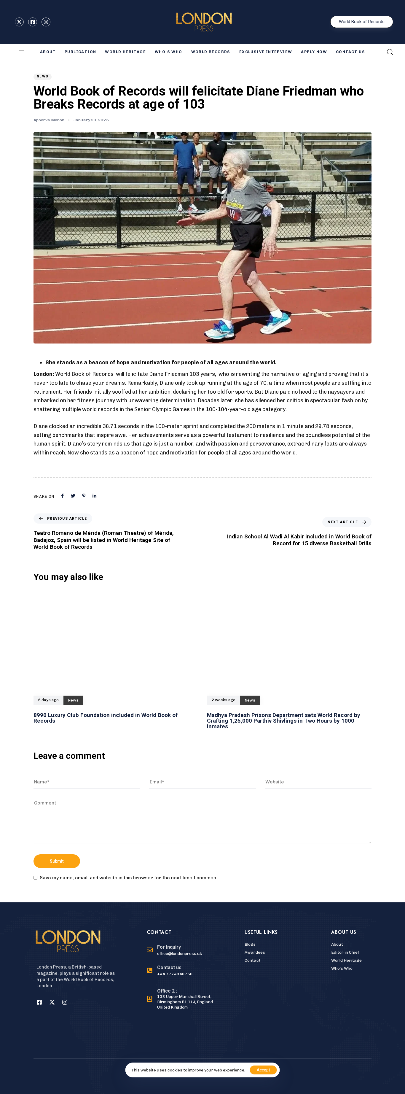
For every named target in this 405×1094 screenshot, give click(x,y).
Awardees (255, 952)
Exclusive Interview (265, 52)
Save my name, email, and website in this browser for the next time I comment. (129, 877)
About (337, 944)
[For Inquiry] (174, 950)
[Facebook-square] (39, 1002)
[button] (20, 52)
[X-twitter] (52, 1002)
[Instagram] (64, 1002)
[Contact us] (181, 971)
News (42, 76)
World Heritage (125, 52)
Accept (263, 1070)
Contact (253, 960)
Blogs (250, 944)
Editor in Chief (345, 952)
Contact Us (350, 52)
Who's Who (342, 968)
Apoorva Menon (49, 120)
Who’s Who (168, 52)
